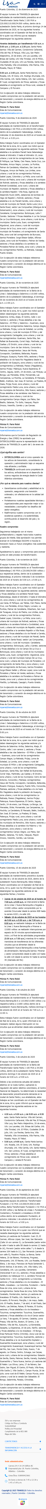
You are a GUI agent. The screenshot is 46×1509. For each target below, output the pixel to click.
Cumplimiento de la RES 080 (16, 1431)
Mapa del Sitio (10, 1434)
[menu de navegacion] (38, 4)
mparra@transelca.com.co (11, 113)
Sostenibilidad (10, 1426)
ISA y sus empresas (12, 1420)
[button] (35, 3)
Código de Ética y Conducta (16, 1423)
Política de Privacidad (13, 1428)
